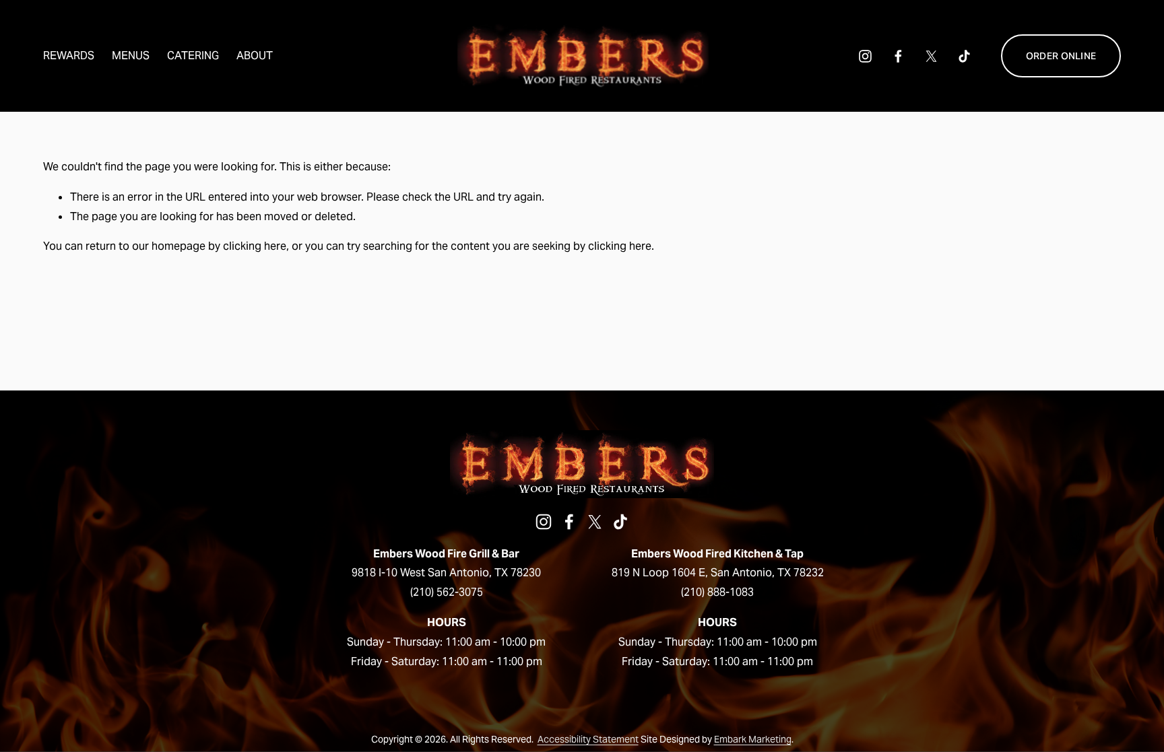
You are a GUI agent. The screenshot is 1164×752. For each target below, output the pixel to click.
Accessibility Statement (588, 739)
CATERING (193, 55)
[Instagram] (865, 56)
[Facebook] (898, 56)
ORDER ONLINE (1061, 56)
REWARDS (68, 55)
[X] (931, 56)
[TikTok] (964, 56)
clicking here (254, 246)
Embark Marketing (752, 739)
